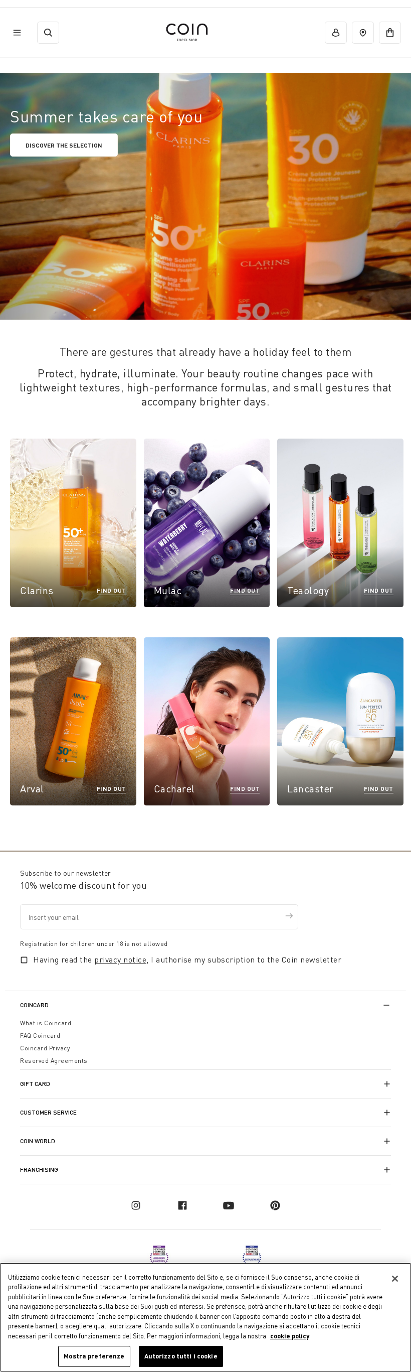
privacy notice (120, 959)
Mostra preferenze (94, 1356)
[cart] (390, 33)
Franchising (39, 1169)
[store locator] (363, 33)
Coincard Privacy (45, 1048)
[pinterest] (275, 1205)
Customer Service (48, 1112)
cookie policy (289, 1336)
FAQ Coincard (40, 1035)
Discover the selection (64, 145)
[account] (336, 33)
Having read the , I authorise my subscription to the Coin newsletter (187, 959)
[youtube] (229, 1205)
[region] (205, 1317)
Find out (111, 590)
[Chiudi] (395, 1279)
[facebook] (182, 1205)
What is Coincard (45, 1023)
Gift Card (35, 1083)
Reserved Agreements (54, 1060)
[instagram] (136, 1205)
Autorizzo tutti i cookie (181, 1356)
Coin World (37, 1141)
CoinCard (34, 1005)
